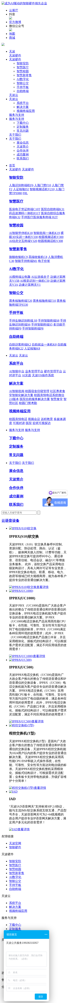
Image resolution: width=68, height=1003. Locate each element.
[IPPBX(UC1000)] (21, 590)
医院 (29, 423)
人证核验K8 (32, 348)
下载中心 (23, 122)
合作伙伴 (23, 150)
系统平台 (23, 103)
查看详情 (42, 587)
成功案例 (23, 154)
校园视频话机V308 (50, 240)
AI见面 (26, 375)
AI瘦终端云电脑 (19, 276)
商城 (12, 37)
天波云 (13, 95)
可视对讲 (19, 423)
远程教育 (47, 419)
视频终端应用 (26, 110)
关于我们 (15, 134)
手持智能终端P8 (32, 328)
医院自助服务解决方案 (35, 399)
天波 (12, 51)
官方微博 (15, 22)
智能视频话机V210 (42, 189)
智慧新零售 (24, 75)
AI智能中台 (16, 371)
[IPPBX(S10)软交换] (22, 528)
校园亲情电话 (18, 419)
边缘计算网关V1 (30, 284)
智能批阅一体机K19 (46, 233)
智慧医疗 (23, 67)
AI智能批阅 (16, 391)
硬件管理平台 (53, 371)
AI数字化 (23, 79)
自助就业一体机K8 (44, 344)
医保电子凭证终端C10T (24, 209)
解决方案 (23, 107)
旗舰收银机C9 (18, 257)
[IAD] (13, 791)
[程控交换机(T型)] (21, 725)
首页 (12, 165)
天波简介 (23, 146)
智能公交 (23, 83)
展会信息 (23, 142)
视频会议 (34, 419)
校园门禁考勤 (28, 403)
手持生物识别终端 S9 (23, 320)
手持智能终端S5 (42, 324)
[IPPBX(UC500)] (20, 659)
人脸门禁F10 (42, 185)
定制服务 (23, 126)
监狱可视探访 (41, 423)
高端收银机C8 (38, 257)
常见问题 (23, 130)
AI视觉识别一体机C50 (34, 280)
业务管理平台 (34, 371)
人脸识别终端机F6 (21, 185)
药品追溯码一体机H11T (24, 213)
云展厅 (13, 10)
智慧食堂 (57, 399)
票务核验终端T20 (20, 300)
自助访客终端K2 (20, 344)
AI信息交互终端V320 (23, 240)
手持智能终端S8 (48, 320)
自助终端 (23, 91)
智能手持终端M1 (26, 260)
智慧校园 (23, 71)
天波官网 (15, 843)
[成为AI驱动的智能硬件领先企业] (24, 3)
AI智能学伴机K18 (21, 233)
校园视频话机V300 (51, 237)
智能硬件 (15, 847)
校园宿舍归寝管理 (37, 391)
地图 (12, 33)
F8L (25, 193)
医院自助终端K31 (52, 209)
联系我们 (23, 158)
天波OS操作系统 (43, 375)
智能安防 (23, 63)
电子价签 (44, 260)
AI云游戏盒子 (40, 276)
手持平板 (23, 87)
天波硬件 (15, 55)
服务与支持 (16, 114)
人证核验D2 (21, 189)
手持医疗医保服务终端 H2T (39, 217)
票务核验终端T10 (44, 300)
